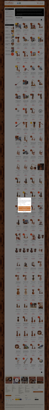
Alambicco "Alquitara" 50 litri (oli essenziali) (18, 295)
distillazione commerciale (27, 391)
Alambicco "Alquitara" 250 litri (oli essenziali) (18, 323)
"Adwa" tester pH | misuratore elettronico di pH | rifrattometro (41, 351)
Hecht (12, 391)
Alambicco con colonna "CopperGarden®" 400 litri (18, 337)
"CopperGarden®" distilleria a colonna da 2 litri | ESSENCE (26, 58)
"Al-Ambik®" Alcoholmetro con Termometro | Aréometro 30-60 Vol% (18, 87)
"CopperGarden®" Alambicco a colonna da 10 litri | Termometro (33, 199)
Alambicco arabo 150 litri (40, 240)
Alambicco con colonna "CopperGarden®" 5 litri (40, 184)
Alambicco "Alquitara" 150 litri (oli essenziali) (33, 295)
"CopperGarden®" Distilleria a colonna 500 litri (25, 337)
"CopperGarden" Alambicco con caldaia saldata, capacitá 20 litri (40, 157)
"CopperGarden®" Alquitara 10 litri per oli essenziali (25, 282)
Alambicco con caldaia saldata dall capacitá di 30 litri (26, 171)
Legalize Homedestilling (27, 390)
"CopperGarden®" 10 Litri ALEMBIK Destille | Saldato (18, 156)
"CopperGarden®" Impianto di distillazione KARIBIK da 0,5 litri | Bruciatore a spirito (33, 268)
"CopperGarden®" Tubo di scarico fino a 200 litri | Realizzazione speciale (40, 337)
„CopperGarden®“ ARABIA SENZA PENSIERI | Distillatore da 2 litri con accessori (25, 44)
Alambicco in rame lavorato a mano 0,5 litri (18, 171)
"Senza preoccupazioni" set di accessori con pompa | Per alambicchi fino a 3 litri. (41, 73)
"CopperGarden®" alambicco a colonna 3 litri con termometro (18, 185)
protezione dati (19, 388)
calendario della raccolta (27, 388)
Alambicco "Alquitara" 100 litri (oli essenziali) (25, 295)
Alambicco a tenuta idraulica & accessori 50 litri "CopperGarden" (25, 241)
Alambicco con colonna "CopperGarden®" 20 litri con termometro (18, 212)
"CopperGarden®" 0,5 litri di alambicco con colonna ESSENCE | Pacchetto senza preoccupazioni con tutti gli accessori (26, 157)
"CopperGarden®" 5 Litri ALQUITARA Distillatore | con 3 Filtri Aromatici (18, 282)
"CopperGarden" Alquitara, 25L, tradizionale (33, 282)
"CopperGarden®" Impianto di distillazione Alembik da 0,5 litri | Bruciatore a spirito (18, 268)
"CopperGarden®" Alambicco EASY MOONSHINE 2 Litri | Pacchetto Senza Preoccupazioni (18, 101)
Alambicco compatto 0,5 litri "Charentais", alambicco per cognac (25, 268)
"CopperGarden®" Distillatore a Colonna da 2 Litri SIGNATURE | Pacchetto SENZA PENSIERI (41, 44)
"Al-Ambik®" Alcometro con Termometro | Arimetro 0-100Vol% (26, 73)
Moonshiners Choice (14, 388)
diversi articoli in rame (7, 391)
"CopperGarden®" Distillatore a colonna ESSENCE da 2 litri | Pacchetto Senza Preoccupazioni (33, 44)
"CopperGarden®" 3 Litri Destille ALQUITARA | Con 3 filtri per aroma (41, 268)
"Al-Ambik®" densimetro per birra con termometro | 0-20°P (18, 129)
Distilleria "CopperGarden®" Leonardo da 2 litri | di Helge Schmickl (33, 129)
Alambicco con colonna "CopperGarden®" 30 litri (18, 226)
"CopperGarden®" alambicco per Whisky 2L (41, 226)
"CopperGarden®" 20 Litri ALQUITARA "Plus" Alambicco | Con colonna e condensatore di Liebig (25, 212)
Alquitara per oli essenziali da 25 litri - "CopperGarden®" (41, 282)
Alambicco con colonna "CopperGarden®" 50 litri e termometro (33, 226)
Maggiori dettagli (24, 211)
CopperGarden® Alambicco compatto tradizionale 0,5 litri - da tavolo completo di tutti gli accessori (26, 351)
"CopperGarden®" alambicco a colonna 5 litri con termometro (33, 185)
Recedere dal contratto (8, 395)
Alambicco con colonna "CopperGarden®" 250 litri (33, 323)
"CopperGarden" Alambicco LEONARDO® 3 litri (40, 171)
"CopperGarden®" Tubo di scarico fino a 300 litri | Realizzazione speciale (18, 351)
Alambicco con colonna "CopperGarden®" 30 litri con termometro (33, 212)
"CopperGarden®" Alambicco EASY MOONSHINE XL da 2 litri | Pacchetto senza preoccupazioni (26, 87)
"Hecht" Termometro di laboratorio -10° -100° (26, 364)
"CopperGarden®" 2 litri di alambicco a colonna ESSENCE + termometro (18, 58)
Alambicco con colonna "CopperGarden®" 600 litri (33, 337)
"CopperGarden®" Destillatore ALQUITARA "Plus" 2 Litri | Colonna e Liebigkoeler (25, 129)
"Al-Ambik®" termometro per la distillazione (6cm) (40, 115)
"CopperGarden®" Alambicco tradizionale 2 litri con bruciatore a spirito (33, 87)
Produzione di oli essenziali (8, 390)
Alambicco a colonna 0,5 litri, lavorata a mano (33, 115)
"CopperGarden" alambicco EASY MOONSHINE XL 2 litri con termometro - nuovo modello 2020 (33, 101)
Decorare (6, 388)
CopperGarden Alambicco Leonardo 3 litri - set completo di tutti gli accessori (18, 30)
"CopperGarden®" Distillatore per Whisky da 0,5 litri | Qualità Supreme (41, 212)
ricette (25, 389)
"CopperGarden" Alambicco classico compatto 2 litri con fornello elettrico (40, 87)
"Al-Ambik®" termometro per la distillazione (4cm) (18, 115)
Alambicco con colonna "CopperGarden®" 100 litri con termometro (18, 241)
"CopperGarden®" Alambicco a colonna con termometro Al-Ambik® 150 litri (41, 310)
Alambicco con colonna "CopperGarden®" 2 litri (25, 142)
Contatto (26, 395)
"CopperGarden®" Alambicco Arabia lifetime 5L (33, 309)
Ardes (12, 389)
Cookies (19, 389)
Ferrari (12, 390)
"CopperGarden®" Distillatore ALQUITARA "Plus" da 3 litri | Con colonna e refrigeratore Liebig (41, 129)
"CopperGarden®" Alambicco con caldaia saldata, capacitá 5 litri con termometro (33, 143)
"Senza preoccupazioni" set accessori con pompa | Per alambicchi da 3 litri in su (33, 73)
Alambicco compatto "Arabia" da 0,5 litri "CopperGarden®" (33, 351)
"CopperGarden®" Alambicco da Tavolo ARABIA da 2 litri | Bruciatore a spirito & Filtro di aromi (41, 30)
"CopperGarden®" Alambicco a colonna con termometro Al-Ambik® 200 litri (26, 324)
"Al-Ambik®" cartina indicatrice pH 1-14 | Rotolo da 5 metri (40, 365)
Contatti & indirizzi (20, 393)
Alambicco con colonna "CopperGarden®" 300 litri (40, 323)
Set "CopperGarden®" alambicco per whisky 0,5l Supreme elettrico (25, 226)
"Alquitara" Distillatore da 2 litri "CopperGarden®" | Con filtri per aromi (18, 44)
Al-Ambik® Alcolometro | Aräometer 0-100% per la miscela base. (40, 58)
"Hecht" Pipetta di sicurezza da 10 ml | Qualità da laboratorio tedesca (33, 365)
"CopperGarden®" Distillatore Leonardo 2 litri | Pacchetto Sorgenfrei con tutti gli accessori (18, 143)
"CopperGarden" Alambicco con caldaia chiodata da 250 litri (40, 254)
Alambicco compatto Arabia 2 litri (33, 30)
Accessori (6, 389)
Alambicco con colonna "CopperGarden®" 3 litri (25, 184)
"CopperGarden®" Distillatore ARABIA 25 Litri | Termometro (33, 241)
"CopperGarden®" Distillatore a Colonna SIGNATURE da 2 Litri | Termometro (18, 73)
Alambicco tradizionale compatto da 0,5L (41, 295)
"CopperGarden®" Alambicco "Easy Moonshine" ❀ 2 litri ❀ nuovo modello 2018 (26, 115)
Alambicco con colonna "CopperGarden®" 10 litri (40, 198)
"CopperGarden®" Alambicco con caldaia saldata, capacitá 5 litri (41, 143)
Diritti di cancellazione (20, 390)
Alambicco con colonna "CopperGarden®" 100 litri (18, 309)
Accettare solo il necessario (24, 208)
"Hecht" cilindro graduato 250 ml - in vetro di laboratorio (18, 364)
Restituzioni (19, 391)
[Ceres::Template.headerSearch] (34, 3)
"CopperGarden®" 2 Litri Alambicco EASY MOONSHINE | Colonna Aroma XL (40, 101)
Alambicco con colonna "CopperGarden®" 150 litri (25, 309)
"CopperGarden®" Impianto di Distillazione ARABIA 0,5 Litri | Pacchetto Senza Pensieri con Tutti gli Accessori (33, 58)
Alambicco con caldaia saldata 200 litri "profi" (33, 171)
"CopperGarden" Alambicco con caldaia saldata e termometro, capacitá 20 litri (33, 157)
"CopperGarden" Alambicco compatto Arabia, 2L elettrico (26, 30)
